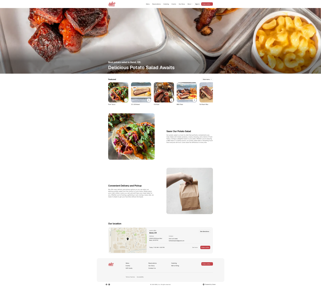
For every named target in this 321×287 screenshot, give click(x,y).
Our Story (182, 4)
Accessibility (140, 277)
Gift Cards (129, 268)
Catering (166, 4)
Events (174, 4)
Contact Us (152, 268)
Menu (148, 4)
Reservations (156, 4)
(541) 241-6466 (173, 239)
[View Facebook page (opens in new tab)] (106, 284)
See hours (195, 247)
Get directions (204, 231)
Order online (205, 247)
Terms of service (130, 277)
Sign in (197, 4)
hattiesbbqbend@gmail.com (176, 241)
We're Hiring (175, 265)
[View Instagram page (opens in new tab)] (109, 284)
